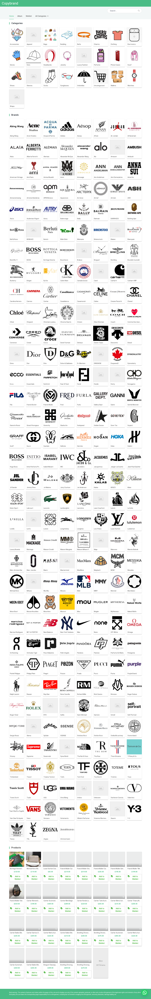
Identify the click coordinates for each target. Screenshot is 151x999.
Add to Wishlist (18, 877)
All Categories (40, 16)
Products (16, 847)
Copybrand (10, 3)
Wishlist (29, 16)
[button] (144, 992)
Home (11, 16)
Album (19, 16)
